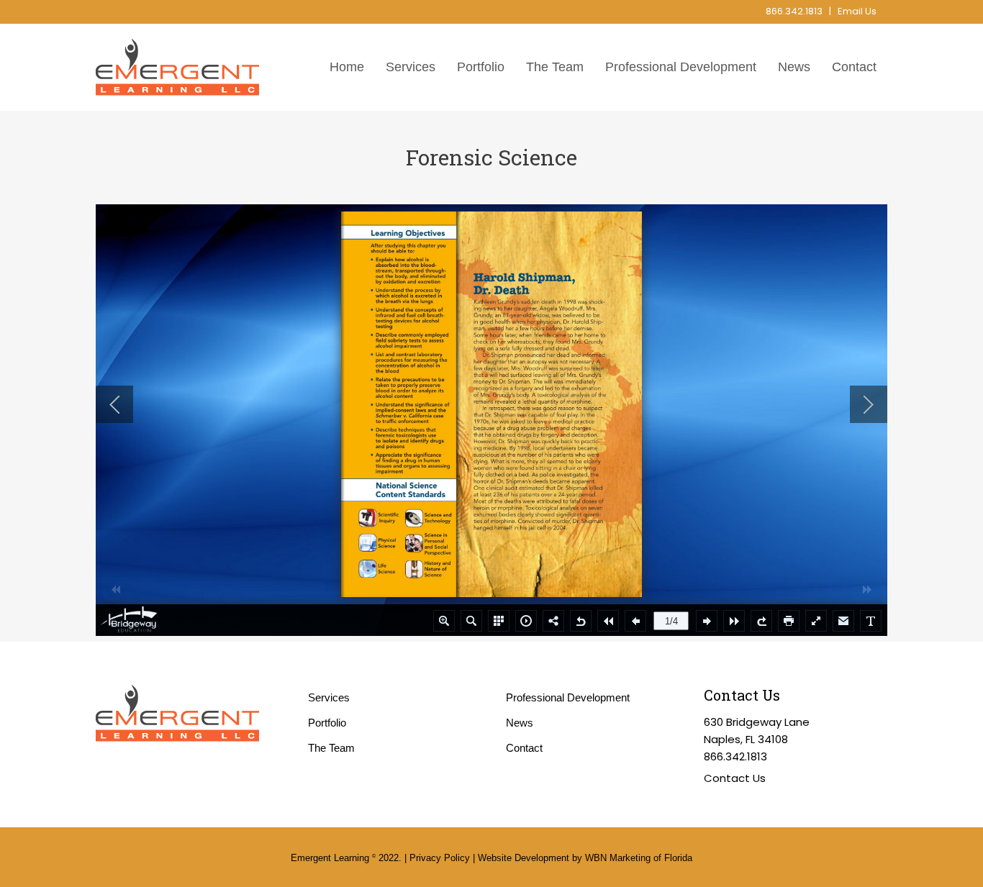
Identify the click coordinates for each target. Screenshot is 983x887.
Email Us (857, 11)
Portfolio (327, 723)
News (519, 723)
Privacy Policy (439, 857)
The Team (331, 748)
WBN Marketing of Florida (638, 857)
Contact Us (735, 778)
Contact (524, 748)
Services (329, 697)
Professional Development (568, 697)
